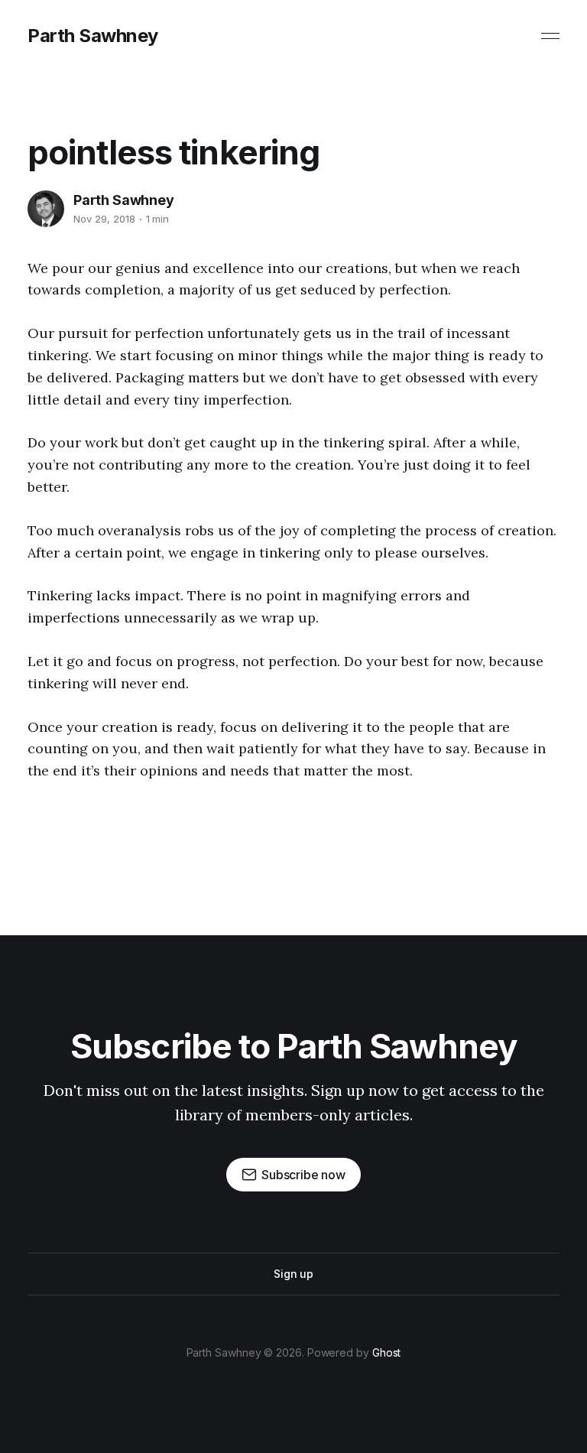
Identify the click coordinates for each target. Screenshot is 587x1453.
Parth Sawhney (93, 36)
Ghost (386, 1352)
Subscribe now (303, 1174)
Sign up (293, 1273)
